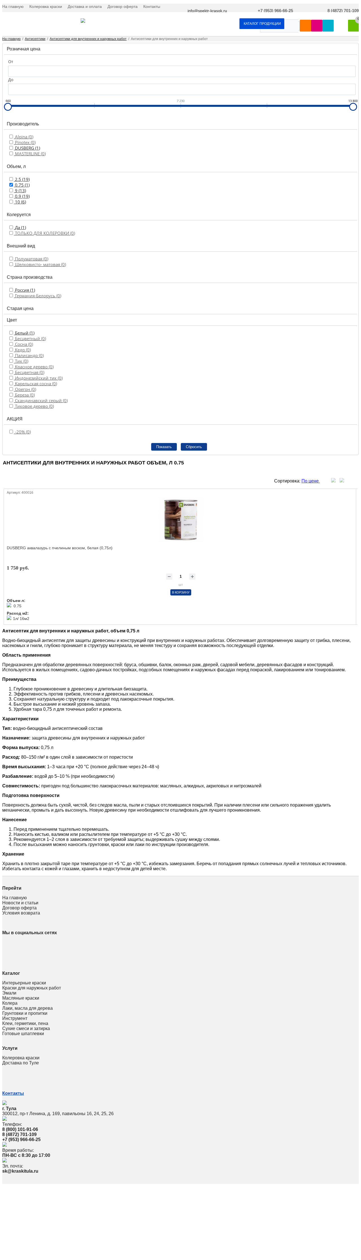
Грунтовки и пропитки (24, 1013)
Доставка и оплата (85, 6)
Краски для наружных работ (31, 988)
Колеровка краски (45, 6)
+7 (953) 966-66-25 (275, 10)
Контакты (151, 6)
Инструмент (14, 1018)
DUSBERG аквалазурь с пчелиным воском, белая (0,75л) (60, 548)
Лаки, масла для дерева (27, 1008)
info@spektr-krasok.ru (207, 10)
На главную (13, 6)
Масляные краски (20, 998)
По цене (310, 481)
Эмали (9, 993)
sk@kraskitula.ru (20, 1171)
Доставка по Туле (20, 1062)
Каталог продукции (262, 24)
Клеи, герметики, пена (25, 1023)
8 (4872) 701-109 (343, 10)
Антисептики (35, 39)
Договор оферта (122, 6)
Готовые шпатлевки (23, 1033)
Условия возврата (21, 913)
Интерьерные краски (24, 982)
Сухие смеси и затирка (26, 1028)
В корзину (181, 592)
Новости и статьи (20, 902)
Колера (9, 1003)
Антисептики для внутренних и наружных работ (88, 39)
